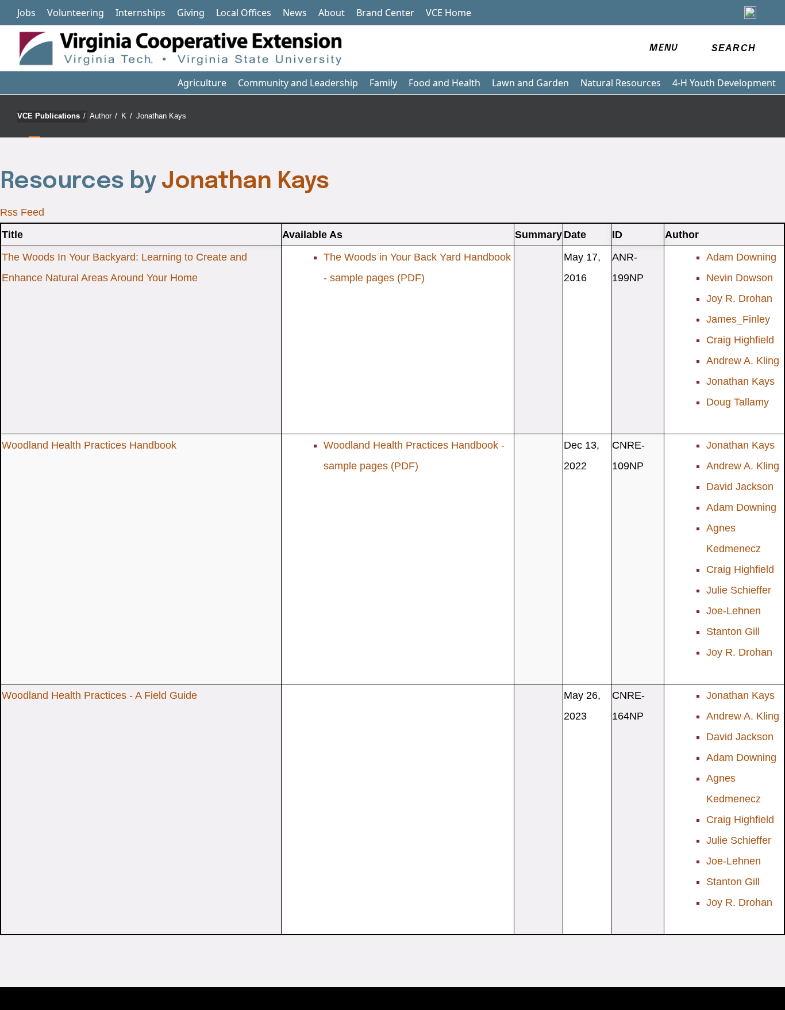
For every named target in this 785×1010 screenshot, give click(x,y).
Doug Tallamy (737, 402)
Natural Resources (620, 82)
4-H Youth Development (724, 82)
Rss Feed (22, 212)
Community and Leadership (298, 82)
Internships (141, 12)
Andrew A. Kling (742, 360)
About (331, 12)
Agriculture (202, 82)
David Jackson (740, 486)
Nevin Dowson (739, 278)
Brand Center (385, 12)
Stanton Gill (733, 631)
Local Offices (243, 12)
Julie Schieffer (738, 590)
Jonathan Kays (161, 116)
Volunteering (75, 12)
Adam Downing (741, 257)
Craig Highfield (740, 340)
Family (383, 82)
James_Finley (738, 319)
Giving (191, 12)
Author (103, 116)
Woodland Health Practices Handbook (89, 445)
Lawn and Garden (530, 82)
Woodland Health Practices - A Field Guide (99, 695)
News (295, 12)
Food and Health (444, 82)
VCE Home (448, 12)
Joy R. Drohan (739, 298)
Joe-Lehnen (733, 611)
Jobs (26, 12)
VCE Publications (51, 116)
